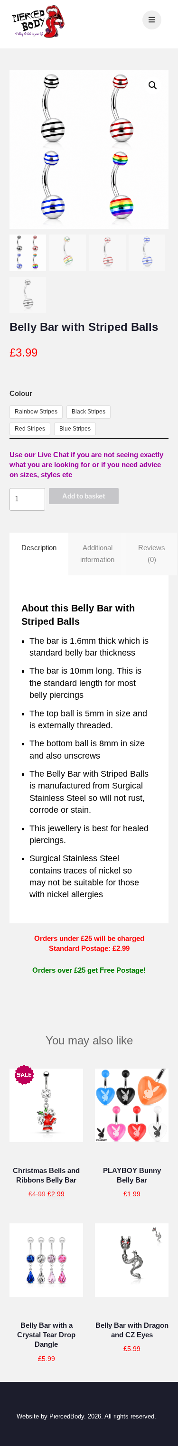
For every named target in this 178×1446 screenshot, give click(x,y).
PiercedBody (66, 1416)
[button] (152, 85)
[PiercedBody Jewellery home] (37, 37)
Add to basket (83, 496)
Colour (20, 393)
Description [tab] (38, 548)
